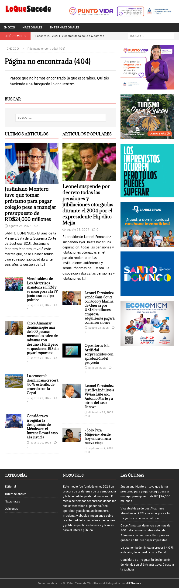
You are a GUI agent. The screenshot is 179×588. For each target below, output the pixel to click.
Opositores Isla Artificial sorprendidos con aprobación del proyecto (99, 354)
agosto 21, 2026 (41, 398)
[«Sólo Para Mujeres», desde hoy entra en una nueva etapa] (71, 435)
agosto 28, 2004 (78, 229)
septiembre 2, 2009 (100, 448)
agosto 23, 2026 (41, 305)
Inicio (9, 27)
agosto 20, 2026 (41, 442)
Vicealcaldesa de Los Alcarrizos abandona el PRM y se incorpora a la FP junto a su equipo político (42, 289)
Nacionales (32, 27)
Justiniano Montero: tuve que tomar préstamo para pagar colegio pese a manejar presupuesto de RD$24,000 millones (30, 204)
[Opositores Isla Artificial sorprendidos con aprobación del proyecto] (71, 351)
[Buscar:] (151, 35)
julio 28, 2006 (97, 368)
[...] (42, 264)
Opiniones (11, 508)
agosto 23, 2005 (98, 328)
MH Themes (133, 583)
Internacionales (64, 27)
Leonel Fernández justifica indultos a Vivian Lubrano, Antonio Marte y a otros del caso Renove (99, 396)
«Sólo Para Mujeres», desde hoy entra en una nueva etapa (98, 436)
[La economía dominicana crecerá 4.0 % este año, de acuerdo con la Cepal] (14, 381)
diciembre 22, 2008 (100, 412)
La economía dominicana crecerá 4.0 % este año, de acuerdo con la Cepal (42, 384)
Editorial (10, 486)
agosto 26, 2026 (20, 225)
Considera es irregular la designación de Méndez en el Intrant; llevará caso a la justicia (42, 426)
